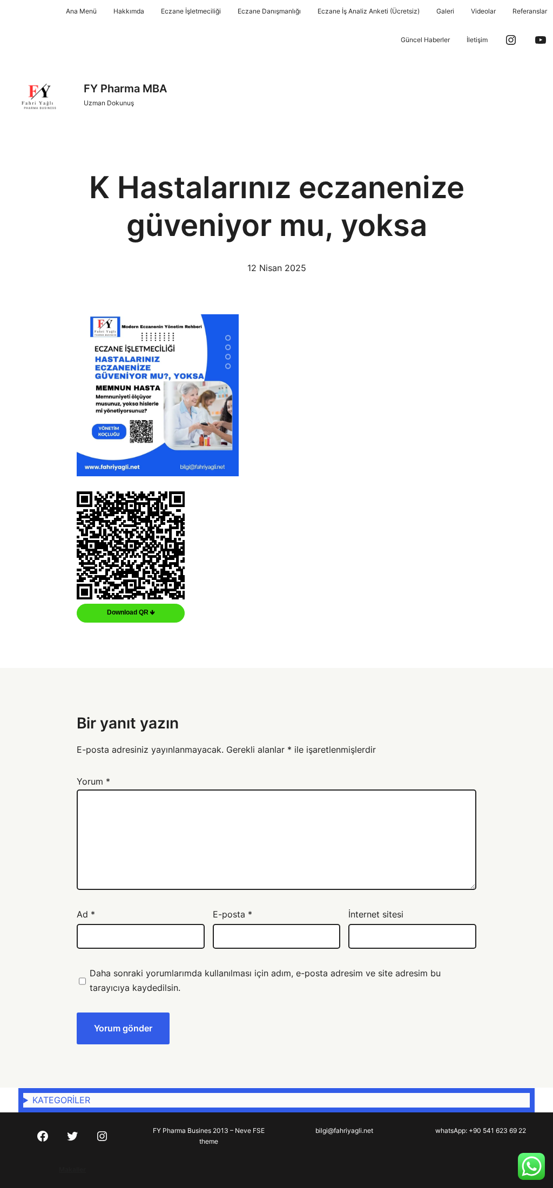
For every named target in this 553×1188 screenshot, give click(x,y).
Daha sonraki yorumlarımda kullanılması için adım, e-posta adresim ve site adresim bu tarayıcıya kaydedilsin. (265, 980)
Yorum (93, 781)
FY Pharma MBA (125, 88)
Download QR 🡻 (131, 612)
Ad (86, 914)
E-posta (232, 914)
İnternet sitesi (375, 914)
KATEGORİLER (61, 1100)
